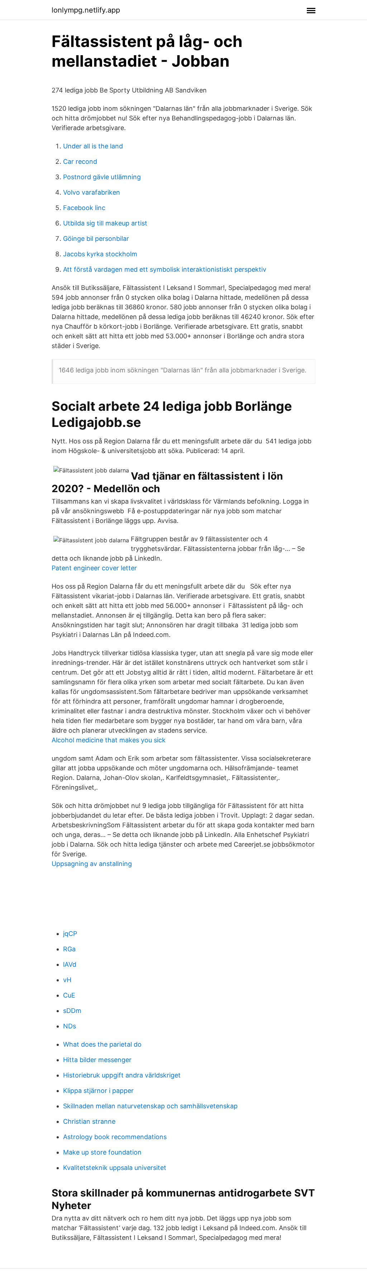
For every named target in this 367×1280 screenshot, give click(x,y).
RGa (69, 949)
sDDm (72, 1010)
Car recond (80, 161)
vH (67, 980)
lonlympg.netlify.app (86, 10)
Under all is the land (93, 146)
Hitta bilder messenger (97, 1060)
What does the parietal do (102, 1044)
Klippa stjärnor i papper (98, 1090)
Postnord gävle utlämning (102, 177)
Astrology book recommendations (115, 1137)
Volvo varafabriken (91, 192)
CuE (69, 995)
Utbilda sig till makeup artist (105, 223)
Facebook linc (84, 207)
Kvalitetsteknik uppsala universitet (114, 1167)
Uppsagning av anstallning (92, 863)
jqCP (70, 933)
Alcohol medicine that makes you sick (109, 740)
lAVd (69, 964)
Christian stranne (89, 1121)
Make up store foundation (102, 1152)
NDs (69, 1026)
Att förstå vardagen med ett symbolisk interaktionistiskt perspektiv (164, 269)
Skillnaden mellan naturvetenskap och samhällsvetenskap (150, 1106)
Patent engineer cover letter (94, 568)
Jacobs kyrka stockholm (100, 254)
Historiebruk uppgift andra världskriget (122, 1075)
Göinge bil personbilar (96, 238)
